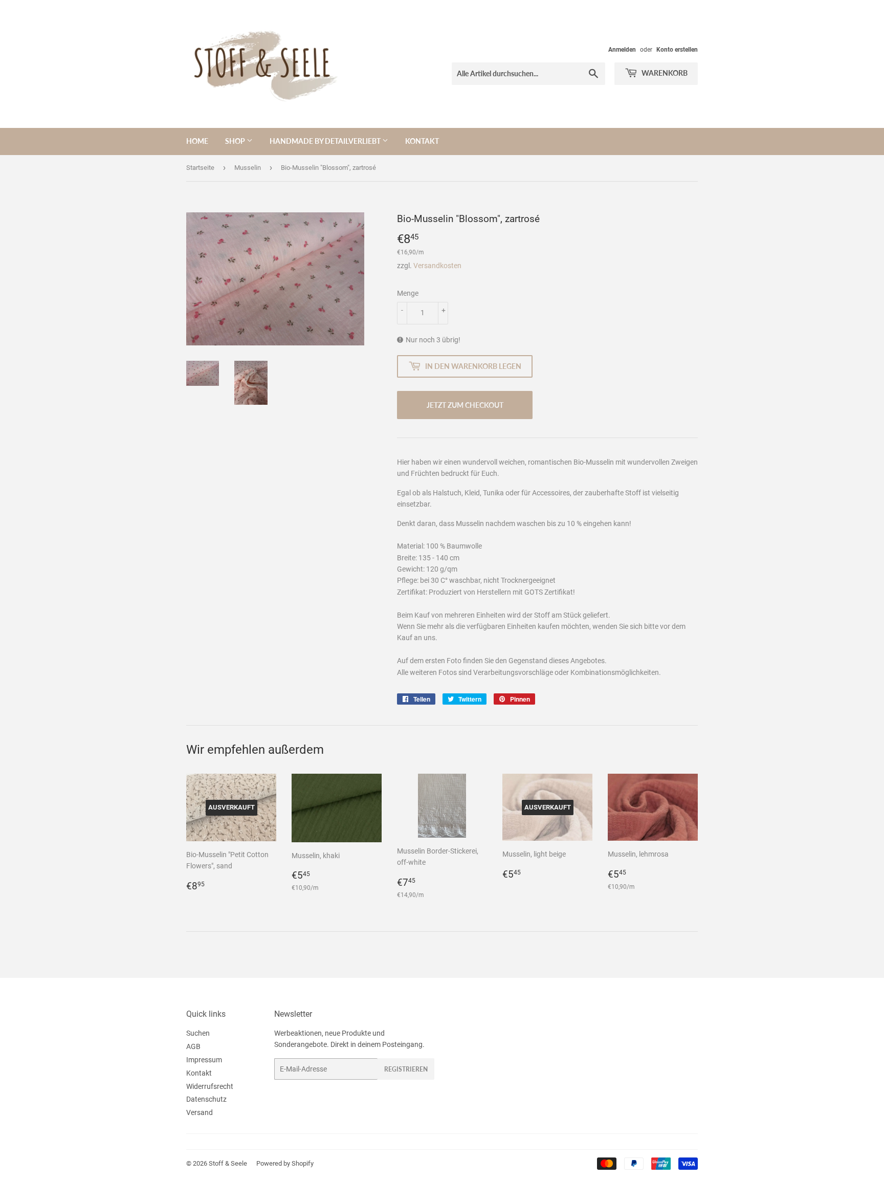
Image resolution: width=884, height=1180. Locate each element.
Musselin (247, 167)
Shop (236, 141)
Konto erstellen (677, 49)
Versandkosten (437, 265)
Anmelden (622, 49)
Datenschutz (206, 1099)
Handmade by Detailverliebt (326, 141)
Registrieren (406, 1069)
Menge (407, 293)
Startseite (200, 167)
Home (197, 141)
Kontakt (422, 141)
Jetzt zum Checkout (465, 405)
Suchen (198, 1033)
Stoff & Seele (228, 1163)
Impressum (204, 1060)
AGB (193, 1046)
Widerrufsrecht (209, 1086)
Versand (199, 1112)
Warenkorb (664, 73)
